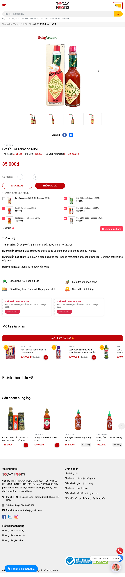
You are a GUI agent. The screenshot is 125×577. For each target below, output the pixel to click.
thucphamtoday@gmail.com (27, 510)
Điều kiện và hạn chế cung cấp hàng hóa (85, 498)
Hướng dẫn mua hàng (13, 530)
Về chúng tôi (71, 473)
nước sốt (44, 18)
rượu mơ (15, 18)
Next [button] (98, 71)
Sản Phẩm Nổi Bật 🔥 (62, 338)
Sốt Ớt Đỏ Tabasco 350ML (87, 208)
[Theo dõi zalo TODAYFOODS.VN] (10, 516)
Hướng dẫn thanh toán (13, 535)
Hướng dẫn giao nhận (13, 540)
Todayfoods (52, 570)
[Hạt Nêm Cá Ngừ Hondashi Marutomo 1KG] (10, 352)
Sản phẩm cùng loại (17, 398)
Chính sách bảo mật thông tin (80, 478)
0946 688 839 (27, 505)
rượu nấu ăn (55, 18)
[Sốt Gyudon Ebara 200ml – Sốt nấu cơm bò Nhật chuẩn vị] (58, 352)
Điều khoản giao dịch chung (79, 483)
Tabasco (7, 145)
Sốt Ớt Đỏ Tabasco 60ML (25, 208)
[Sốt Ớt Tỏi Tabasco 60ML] (62, 71)
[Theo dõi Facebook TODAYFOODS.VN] (4, 516)
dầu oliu (24, 18)
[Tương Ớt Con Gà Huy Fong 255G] (109, 418)
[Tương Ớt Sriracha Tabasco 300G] (47, 418)
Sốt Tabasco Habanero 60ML (27, 218)
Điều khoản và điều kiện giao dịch (82, 493)
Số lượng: (7, 176)
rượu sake (6, 18)
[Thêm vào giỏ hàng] (46, 357)
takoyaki (65, 18)
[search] (118, 14)
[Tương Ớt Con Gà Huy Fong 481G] (78, 418)
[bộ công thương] (79, 560)
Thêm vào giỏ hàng (111, 229)
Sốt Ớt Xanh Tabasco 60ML (88, 198)
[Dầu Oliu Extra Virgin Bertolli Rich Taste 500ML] (106, 352)
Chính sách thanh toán (76, 488)
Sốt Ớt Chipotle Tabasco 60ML (89, 218)
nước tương (34, 18)
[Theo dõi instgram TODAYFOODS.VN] (16, 516)
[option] (62, 71)
